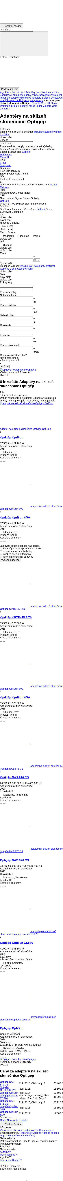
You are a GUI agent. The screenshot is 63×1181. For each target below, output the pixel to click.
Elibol (14, 106)
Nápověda (12, 1120)
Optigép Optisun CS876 (16, 942)
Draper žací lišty (16, 100)
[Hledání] (24, 44)
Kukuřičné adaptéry (23, 95)
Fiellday (22, 106)
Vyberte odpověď (10, 560)
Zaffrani (4, 108)
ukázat (4, 366)
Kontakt (23, 1120)
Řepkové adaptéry (31, 97)
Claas (53, 103)
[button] (31, 73)
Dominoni (5, 106)
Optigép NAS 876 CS (14, 777)
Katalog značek (50, 1133)
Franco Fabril (34, 106)
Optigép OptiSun (11, 437)
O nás (3, 1120)
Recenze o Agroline (30, 1133)
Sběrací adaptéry (43, 95)
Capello (36, 103)
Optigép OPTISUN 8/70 (16, 617)
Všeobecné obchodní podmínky (17, 1130)
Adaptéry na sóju (34, 100)
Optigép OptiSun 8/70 (15, 517)
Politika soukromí (44, 1130)
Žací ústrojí (6, 95)
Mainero (47, 106)
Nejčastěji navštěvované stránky (17, 1135)
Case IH (45, 103)
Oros (54, 106)
